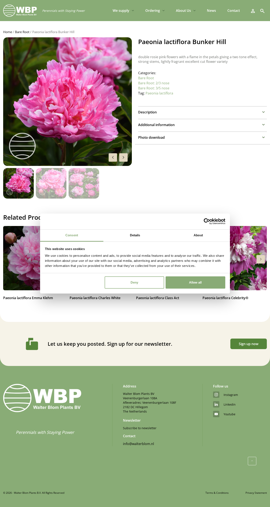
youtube (229, 414)
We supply (121, 10)
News (211, 10)
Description (147, 112)
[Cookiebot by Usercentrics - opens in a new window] (206, 221)
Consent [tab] (71, 235)
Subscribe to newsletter (140, 428)
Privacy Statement (256, 493)
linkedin (230, 404)
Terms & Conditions (217, 493)
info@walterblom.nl (138, 443)
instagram (231, 395)
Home (7, 32)
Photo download (151, 137)
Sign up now (248, 344)
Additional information (156, 124)
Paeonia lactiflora (159, 93)
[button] (123, 157)
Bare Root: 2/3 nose (153, 83)
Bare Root (22, 32)
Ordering (152, 10)
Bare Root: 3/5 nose (153, 88)
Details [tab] (135, 235)
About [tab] (198, 235)
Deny (134, 282)
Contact (233, 10)
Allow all (195, 282)
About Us (183, 10)
